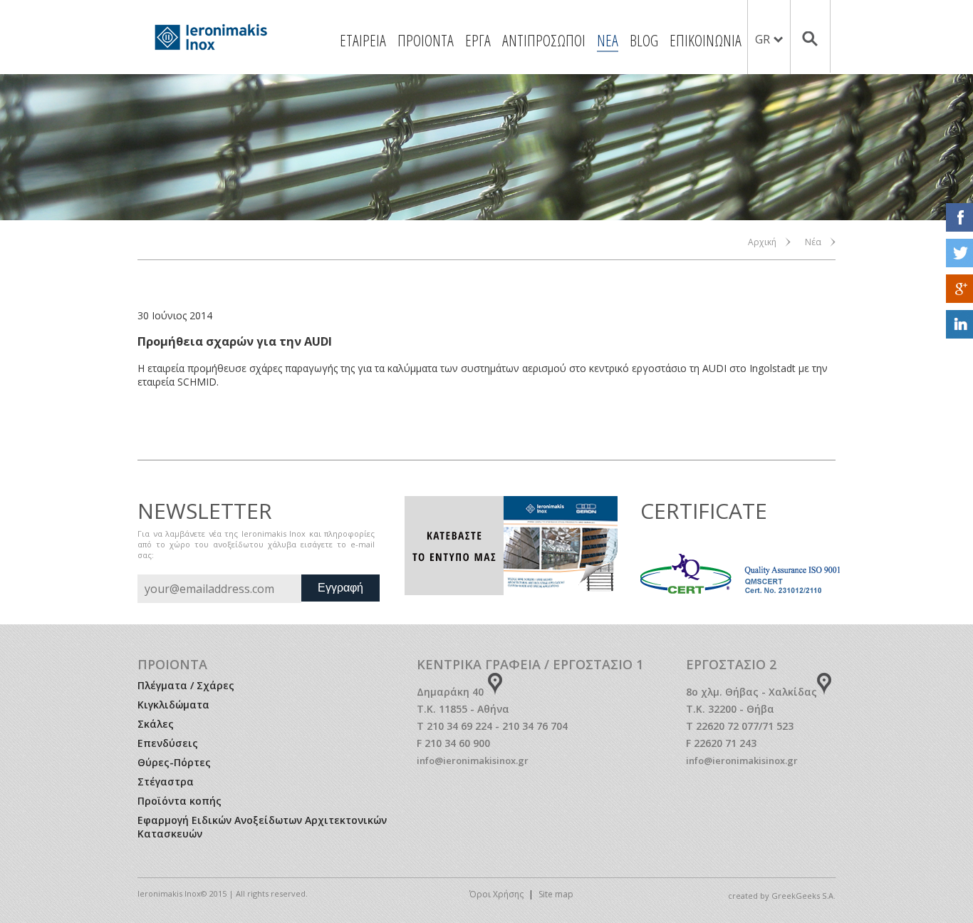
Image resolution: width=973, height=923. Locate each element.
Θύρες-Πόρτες (174, 762)
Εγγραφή (340, 588)
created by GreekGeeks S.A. (782, 895)
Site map (555, 894)
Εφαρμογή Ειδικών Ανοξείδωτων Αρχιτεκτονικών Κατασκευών (262, 826)
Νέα (813, 242)
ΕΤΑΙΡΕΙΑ (363, 40)
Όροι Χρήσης (496, 894)
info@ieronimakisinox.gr (473, 760)
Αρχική (762, 242)
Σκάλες (155, 724)
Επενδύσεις (167, 743)
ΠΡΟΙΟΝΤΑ (425, 40)
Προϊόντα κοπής (179, 801)
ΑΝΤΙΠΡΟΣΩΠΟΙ (544, 40)
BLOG (644, 40)
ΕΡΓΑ (478, 40)
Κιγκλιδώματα (173, 704)
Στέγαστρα (165, 781)
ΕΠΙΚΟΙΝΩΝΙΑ (706, 40)
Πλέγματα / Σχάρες (185, 685)
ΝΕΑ (607, 40)
